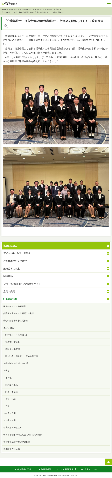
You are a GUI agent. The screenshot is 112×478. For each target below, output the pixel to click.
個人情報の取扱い (25, 469)
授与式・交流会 (53, 9)
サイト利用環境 (66, 469)
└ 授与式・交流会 (11, 342)
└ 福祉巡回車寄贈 (11, 349)
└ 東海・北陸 (9, 399)
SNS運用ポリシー (88, 469)
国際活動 (8, 276)
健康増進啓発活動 (11, 449)
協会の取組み (14, 9)
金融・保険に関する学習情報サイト (22, 284)
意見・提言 (9, 291)
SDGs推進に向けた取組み (17, 253)
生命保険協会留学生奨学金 (15, 320)
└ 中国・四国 (9, 413)
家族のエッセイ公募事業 (14, 306)
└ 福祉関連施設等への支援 (15, 363)
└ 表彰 (6, 370)
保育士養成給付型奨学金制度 (16, 442)
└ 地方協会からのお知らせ (15, 335)
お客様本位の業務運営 (15, 261)
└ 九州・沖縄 (9, 420)
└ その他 (7, 377)
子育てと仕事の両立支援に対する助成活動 (22, 434)
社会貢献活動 (27, 9)
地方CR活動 (39, 9)
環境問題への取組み (12, 427)
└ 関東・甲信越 (10, 392)
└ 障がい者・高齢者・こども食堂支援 (20, 356)
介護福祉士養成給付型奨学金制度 (18, 313)
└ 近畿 (6, 406)
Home (3, 9)
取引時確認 (46, 469)
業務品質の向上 (11, 268)
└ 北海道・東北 (10, 385)
